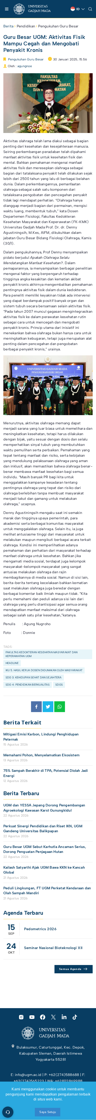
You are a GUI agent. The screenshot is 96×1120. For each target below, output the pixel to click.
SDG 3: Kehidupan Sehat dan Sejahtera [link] (34, 677)
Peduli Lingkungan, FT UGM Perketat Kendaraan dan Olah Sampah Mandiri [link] (47, 890)
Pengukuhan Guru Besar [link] (58, 26)
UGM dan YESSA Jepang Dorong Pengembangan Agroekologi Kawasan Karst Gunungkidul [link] (44, 807)
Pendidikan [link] (26, 26)
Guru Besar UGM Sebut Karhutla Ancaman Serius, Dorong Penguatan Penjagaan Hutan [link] (44, 849)
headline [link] (12, 663)
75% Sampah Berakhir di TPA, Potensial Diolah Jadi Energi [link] (45, 773)
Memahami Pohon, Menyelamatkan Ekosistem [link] (41, 755)
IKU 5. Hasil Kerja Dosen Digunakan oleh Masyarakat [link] (44, 670)
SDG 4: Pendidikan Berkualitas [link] (28, 684)
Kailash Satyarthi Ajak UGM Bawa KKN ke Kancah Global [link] (44, 869)
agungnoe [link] (24, 66)
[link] (35, 9)
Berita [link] (8, 26)
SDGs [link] (59, 684)
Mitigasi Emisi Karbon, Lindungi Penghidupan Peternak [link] (41, 736)
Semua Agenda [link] (70, 969)
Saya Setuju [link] (47, 1112)
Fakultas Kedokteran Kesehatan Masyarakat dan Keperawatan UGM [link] (42, 654)
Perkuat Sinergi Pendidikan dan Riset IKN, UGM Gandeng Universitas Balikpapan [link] (42, 828)
